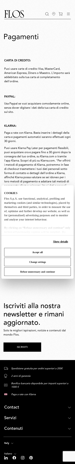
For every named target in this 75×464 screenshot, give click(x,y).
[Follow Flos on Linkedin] (6, 457)
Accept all (37, 252)
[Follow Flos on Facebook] (15, 457)
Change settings (37, 262)
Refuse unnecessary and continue (37, 272)
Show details (60, 241)
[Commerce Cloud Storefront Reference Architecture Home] (14, 14)
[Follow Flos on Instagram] (23, 457)
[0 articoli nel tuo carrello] (60, 13)
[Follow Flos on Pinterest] (31, 457)
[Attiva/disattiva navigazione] (68, 14)
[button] (47, 14)
